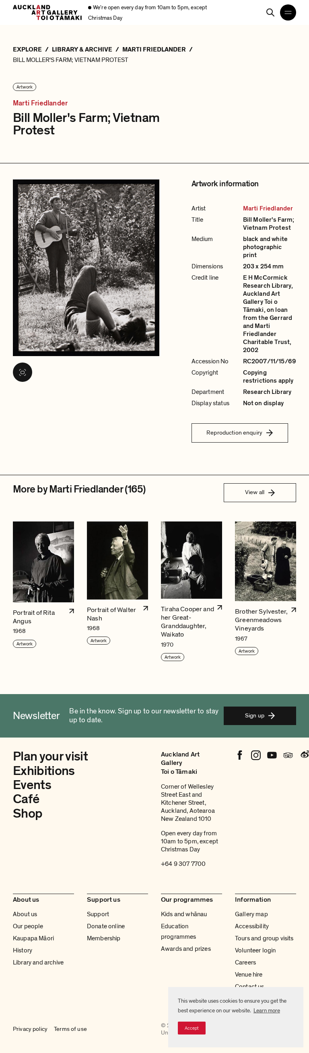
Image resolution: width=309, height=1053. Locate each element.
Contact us (249, 986)
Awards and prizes (186, 948)
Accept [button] (192, 1028)
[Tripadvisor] (288, 755)
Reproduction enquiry (234, 433)
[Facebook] (240, 755)
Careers (245, 962)
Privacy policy (30, 1028)
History (22, 950)
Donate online (106, 926)
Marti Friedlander (40, 103)
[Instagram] (256, 755)
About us (25, 914)
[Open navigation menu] (288, 12)
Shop (27, 813)
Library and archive (38, 962)
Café (26, 799)
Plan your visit (50, 756)
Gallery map (251, 914)
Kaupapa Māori (33, 938)
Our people (28, 926)
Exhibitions (44, 771)
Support (98, 914)
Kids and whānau (184, 914)
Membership (104, 938)
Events (32, 785)
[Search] (270, 12)
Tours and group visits (264, 938)
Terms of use (70, 1028)
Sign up (254, 715)
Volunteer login (255, 950)
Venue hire (249, 974)
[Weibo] (304, 755)
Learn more (266, 1010)
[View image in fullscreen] (22, 372)
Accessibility (252, 926)
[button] (43, 591)
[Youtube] (272, 755)
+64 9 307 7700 (183, 863)
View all (254, 492)
